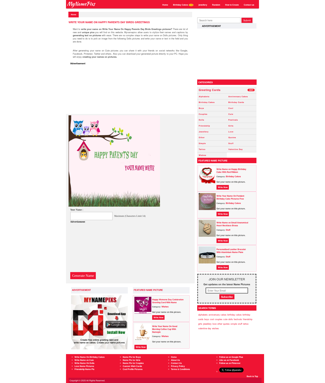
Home (165, 4)
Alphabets (204, 96)
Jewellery (204, 131)
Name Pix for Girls (131, 360)
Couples (203, 114)
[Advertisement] (131, 90)
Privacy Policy (178, 366)
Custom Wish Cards (132, 366)
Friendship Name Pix (84, 369)
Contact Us (176, 363)
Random (216, 4)
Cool (230, 108)
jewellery (203, 4)
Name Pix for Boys (132, 356)
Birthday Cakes (181, 4)
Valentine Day (235, 149)
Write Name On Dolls (84, 363)
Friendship (204, 125)
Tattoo (202, 149)
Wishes (165, 306)
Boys (201, 108)
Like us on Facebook (229, 360)
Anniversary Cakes (238, 96)
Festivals (233, 120)
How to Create (232, 4)
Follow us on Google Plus (231, 356)
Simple (202, 143)
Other (202, 137)
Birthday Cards (236, 102)
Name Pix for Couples (133, 363)
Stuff (231, 143)
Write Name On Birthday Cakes (89, 356)
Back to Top (252, 376)
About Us (175, 360)
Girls (230, 125)
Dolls (201, 120)
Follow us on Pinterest (229, 363)
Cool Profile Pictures (133, 369)
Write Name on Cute (84, 360)
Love (230, 131)
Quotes (232, 137)
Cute (230, 114)
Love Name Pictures (84, 366)
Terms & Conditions (180, 369)
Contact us (249, 4)
